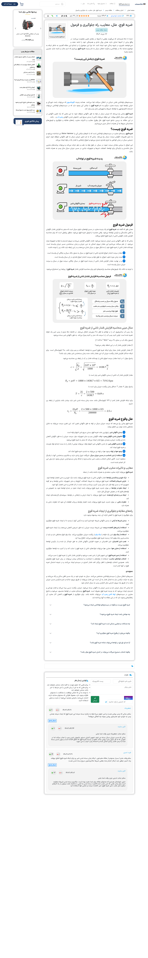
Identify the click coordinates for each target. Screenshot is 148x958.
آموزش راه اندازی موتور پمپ (27, 87)
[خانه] (130, 10)
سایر (84, 4)
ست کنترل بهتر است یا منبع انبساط (25, 110)
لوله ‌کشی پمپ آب (109, 594)
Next (15, 28)
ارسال (95, 700)
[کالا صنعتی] (140, 4)
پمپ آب (60, 117)
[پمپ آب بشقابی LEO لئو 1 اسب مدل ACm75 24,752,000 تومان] (28, 45)
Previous (40, 28)
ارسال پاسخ (52, 721)
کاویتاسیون (71, 102)
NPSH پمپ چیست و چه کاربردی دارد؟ (24, 80)
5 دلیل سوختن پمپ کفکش (27, 95)
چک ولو (98, 534)
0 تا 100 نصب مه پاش (29, 72)
